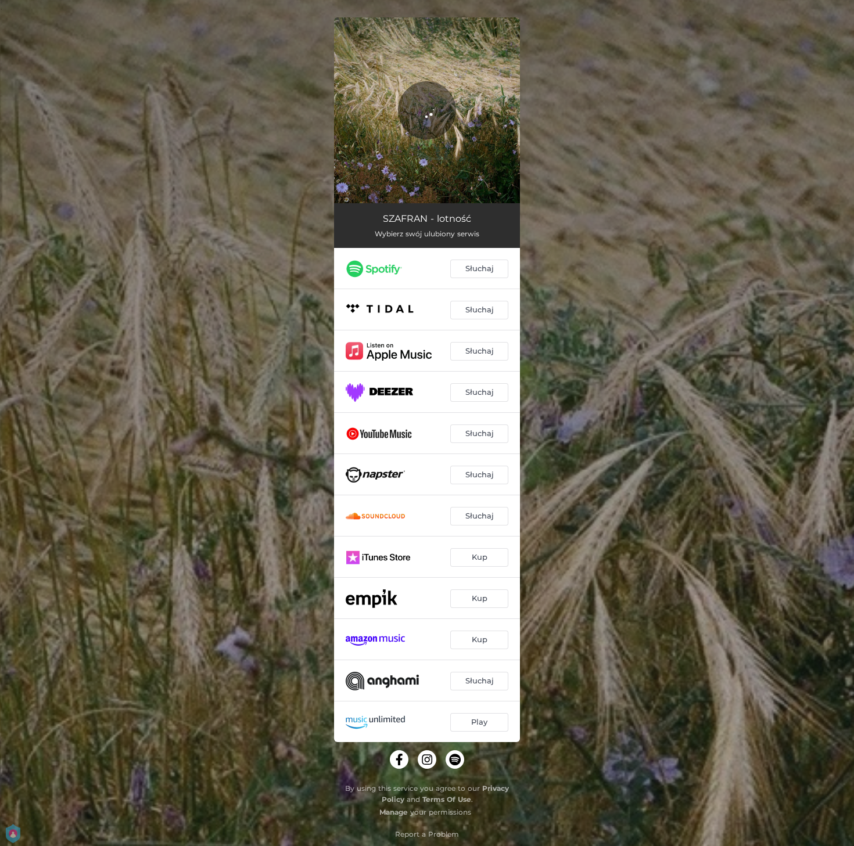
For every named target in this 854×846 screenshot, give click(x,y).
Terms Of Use (446, 799)
